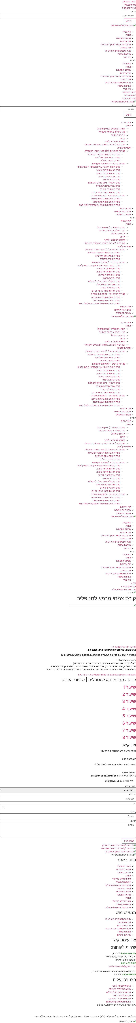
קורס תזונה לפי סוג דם (110, 189)
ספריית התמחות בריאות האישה (105, 198)
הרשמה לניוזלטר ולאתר (114, 141)
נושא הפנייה (130, 786)
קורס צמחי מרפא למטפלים (107, 186)
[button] (68, 60)
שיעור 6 (129, 723)
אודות (128, 35)
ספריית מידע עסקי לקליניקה (107, 157)
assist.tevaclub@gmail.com (104, 775)
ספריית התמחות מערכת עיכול (106, 201)
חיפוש (133, 11)
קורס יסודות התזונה (111, 179)
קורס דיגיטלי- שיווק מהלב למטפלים (104, 182)
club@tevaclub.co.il (114, 781)
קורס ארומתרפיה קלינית (109, 176)
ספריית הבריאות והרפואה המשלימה (104, 154)
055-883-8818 (128, 953)
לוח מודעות (126, 47)
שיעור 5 (129, 715)
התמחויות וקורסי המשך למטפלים (116, 44)
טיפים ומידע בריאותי (121, 879)
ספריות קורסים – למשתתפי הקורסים (108, 163)
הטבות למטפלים (123, 214)
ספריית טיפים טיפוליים (110, 160)
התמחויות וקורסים (122, 211)
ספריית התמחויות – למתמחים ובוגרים (108, 195)
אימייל (133, 812)
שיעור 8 (129, 737)
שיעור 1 (129, 687)
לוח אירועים (125, 41)
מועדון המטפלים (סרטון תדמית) (111, 128)
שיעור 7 (129, 730)
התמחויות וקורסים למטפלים (118, 885)
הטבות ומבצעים (123, 869)
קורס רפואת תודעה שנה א (108, 173)
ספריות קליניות (124, 147)
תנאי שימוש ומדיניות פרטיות (118, 51)
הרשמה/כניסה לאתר (121, 985)
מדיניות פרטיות (124, 925)
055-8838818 (129, 759)
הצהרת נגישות (124, 54)
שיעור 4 (129, 708)
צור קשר (127, 57)
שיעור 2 (129, 694)
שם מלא (132, 795)
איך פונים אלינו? (118, 135)
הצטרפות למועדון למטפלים (118, 992)
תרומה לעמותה (124, 872)
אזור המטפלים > (128, 586)
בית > (133, 583)
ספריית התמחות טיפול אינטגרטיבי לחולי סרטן (99, 205)
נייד (134, 803)
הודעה (133, 821)
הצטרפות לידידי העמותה (120, 989)
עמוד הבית (126, 122)
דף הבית (127, 31)
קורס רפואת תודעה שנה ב (108, 170)
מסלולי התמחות (123, 38)
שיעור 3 (129, 701)
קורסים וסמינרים (123, 882)
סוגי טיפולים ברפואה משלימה (112, 132)
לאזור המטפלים (124, 866)
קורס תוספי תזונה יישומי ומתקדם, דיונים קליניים (98, 166)
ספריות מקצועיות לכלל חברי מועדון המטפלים (105, 151)
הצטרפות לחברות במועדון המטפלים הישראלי (104, 144)
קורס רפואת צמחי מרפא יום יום (106, 192)
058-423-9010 (128, 963)
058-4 (125, 772)
